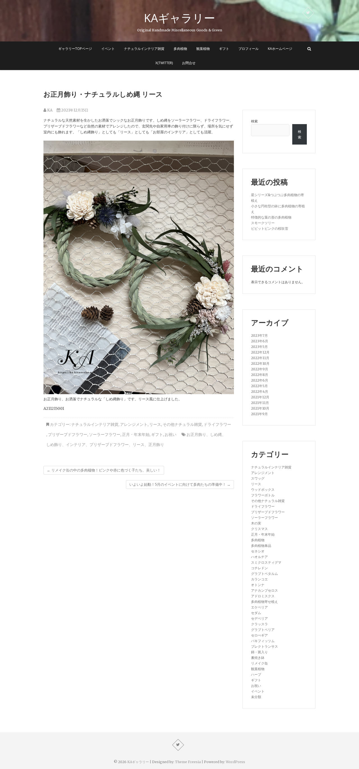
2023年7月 (259, 335)
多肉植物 (180, 48)
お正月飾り (196, 434)
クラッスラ (259, 624)
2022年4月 (259, 391)
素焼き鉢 (257, 658)
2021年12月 (260, 397)
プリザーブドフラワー (67, 434)
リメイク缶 (259, 663)
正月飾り (156, 444)
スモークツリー (263, 223)
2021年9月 (259, 414)
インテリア (76, 444)
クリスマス (259, 529)
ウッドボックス (263, 489)
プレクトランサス (264, 646)
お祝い (170, 434)
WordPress (235, 762)
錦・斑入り (259, 652)
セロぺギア (259, 635)
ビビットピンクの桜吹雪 (269, 228)
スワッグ (257, 478)
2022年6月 (259, 380)
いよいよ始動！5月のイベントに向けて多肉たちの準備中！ (180, 484)
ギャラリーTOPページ (75, 48)
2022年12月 (260, 352)
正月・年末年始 (135, 434)
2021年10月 (260, 408)
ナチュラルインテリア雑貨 (144, 48)
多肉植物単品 (261, 545)
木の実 (256, 523)
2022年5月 (259, 386)
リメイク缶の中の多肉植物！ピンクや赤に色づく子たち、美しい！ (104, 470)
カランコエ (259, 579)
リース (155, 424)
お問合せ (188, 63)
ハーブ (256, 674)
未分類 (256, 697)
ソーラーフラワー (104, 434)
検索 (254, 121)
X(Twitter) (164, 63)
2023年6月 (259, 341)
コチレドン (259, 568)
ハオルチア (259, 557)
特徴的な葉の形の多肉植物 (271, 217)
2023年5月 (259, 347)
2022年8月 (259, 375)
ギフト (224, 48)
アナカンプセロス (264, 590)
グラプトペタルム (264, 573)
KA (49, 110)
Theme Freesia (188, 762)
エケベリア (259, 607)
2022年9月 (259, 369)
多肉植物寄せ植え (264, 602)
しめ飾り (54, 444)
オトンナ (257, 585)
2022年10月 (260, 363)
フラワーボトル (263, 495)
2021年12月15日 (74, 110)
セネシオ (257, 551)
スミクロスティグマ (266, 562)
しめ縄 (216, 434)
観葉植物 (203, 48)
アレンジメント (134, 424)
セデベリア (259, 618)
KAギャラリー (179, 18)
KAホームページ (280, 48)
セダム (256, 613)
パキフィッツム (263, 641)
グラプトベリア (263, 630)
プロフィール (248, 48)
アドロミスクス (263, 596)
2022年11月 (260, 358)
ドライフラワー (217, 424)
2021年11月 (260, 403)
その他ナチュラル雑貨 (182, 424)
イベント (108, 48)
